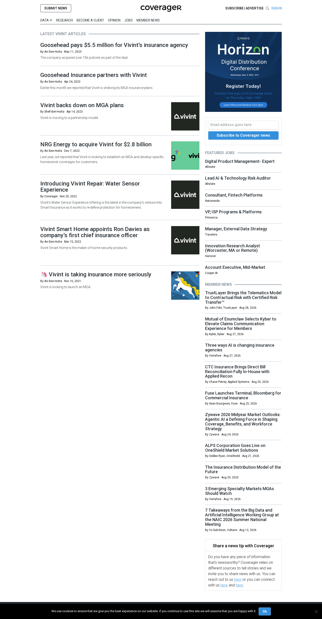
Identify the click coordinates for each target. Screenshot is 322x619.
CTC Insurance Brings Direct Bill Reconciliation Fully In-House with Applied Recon (237, 371)
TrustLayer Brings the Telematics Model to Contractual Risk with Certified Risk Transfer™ (243, 297)
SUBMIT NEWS (55, 8)
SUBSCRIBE (234, 8)
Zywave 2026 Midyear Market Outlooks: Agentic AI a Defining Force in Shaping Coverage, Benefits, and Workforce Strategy (243, 421)
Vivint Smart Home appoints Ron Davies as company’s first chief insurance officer (95, 232)
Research (64, 20)
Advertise (255, 8)
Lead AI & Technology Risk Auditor (238, 178)
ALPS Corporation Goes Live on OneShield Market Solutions (235, 448)
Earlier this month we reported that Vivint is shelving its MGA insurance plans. (97, 88)
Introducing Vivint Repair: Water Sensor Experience (90, 186)
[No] (316, 611)
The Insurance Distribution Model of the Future (243, 469)
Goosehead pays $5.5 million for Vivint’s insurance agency (114, 45)
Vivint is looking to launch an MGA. (65, 287)
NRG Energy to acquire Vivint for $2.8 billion (96, 144)
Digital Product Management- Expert (240, 161)
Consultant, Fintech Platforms (234, 195)
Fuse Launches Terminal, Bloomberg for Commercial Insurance (243, 395)
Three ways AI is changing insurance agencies (239, 347)
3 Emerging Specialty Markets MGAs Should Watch (239, 491)
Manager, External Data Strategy (236, 228)
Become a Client (90, 20)
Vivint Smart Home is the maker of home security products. (84, 248)
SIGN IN (276, 8)
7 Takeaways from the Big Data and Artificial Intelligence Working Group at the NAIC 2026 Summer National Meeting (242, 517)
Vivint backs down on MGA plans (82, 105)
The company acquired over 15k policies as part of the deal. (84, 57)
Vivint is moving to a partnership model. (69, 118)
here (237, 579)
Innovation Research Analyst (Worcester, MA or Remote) (232, 248)
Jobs (128, 20)
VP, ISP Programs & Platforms (233, 211)
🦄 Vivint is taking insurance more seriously (95, 274)
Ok (265, 611)
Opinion (114, 20)
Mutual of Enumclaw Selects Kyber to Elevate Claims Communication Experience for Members (240, 323)
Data (45, 20)
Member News (148, 20)
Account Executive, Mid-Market (235, 267)
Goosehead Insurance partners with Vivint (93, 75)
